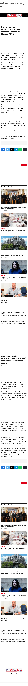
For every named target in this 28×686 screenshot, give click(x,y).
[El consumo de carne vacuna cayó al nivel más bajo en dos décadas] (14, 220)
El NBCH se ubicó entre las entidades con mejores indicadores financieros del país (12, 254)
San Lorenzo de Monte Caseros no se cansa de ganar (13, 323)
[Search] (26, 15)
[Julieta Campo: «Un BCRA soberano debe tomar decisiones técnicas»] (14, 267)
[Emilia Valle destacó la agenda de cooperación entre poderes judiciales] (14, 196)
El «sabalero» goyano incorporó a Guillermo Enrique (12, 321)
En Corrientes (7, 309)
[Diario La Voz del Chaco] (14, 15)
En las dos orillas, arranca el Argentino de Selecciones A (13, 319)
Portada (2, 19)
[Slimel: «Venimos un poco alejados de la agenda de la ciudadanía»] (14, 290)
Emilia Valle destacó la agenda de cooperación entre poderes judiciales (13, 208)
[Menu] (2, 15)
